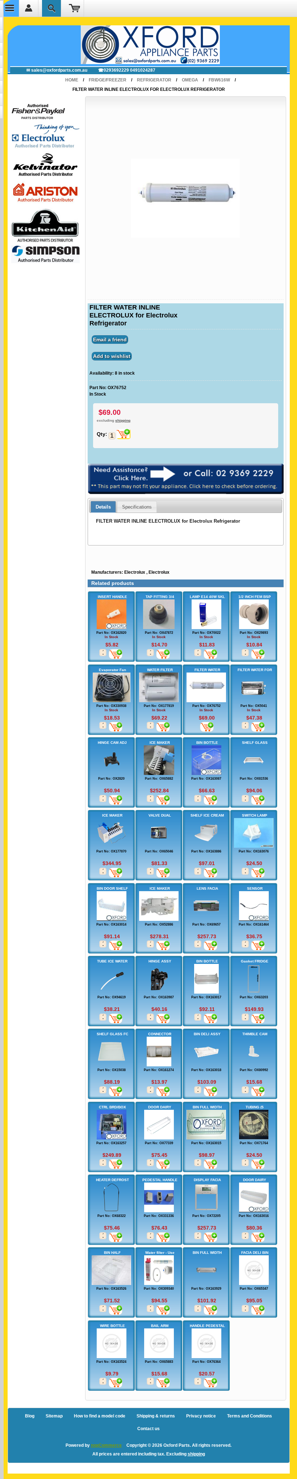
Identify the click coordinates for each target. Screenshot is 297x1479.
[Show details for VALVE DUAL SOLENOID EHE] (159, 833)
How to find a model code (99, 1416)
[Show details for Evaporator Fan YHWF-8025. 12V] (111, 687)
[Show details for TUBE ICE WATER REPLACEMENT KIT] (111, 979)
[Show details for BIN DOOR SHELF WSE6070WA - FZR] (111, 906)
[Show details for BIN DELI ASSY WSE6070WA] (206, 1051)
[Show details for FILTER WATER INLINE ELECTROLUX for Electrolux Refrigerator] (206, 687)
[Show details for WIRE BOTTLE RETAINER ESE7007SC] (111, 1343)
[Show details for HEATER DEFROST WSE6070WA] (111, 1197)
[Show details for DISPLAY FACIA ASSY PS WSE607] (206, 1197)
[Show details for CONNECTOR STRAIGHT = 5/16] (159, 1051)
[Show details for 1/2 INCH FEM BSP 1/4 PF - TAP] (253, 614)
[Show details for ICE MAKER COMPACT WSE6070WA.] (159, 760)
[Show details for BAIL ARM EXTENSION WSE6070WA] (159, 1343)
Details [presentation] (103, 507)
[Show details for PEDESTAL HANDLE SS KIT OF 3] (159, 1197)
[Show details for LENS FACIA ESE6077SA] (206, 906)
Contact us (148, 1428)
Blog (29, 1416)
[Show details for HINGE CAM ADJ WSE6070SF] (111, 760)
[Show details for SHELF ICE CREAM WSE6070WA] (206, 833)
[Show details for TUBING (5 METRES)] (253, 1124)
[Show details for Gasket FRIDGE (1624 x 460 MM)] (253, 979)
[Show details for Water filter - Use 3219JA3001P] (159, 1270)
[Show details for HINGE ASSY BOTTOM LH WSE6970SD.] (159, 979)
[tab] (103, 507)
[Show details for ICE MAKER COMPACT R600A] (111, 833)
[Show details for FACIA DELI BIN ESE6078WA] (253, 1270)
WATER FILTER (160, 670)
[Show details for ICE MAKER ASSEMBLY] (159, 906)
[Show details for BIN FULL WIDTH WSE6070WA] (206, 1124)
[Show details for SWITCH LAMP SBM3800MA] (253, 833)
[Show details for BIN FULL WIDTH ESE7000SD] (206, 1270)
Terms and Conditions (249, 1416)
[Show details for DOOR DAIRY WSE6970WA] (159, 1124)
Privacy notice (201, 1416)
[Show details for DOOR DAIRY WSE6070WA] (253, 1197)
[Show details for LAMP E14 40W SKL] (206, 614)
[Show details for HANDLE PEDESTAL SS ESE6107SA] (206, 1343)
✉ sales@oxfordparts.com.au (56, 70)
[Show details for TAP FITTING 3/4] (159, 614)
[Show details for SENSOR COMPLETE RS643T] (253, 906)
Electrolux (134, 572)
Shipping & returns (156, 1416)
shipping (122, 420)
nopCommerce (106, 1445)
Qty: (102, 434)
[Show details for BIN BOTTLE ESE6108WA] (206, 760)
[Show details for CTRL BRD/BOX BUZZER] (111, 1124)
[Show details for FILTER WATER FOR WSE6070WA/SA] (253, 687)
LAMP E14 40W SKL (207, 597)
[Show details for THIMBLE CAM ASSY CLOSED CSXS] (253, 1051)
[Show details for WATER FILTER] (159, 687)
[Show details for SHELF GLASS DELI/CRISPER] (253, 760)
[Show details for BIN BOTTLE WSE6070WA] (206, 979)
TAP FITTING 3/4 (160, 597)
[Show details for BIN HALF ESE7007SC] (111, 1270)
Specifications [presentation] (137, 507)
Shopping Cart (74, 8)
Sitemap (54, 1416)
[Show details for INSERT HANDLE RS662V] (111, 614)
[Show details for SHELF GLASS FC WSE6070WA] (111, 1051)
